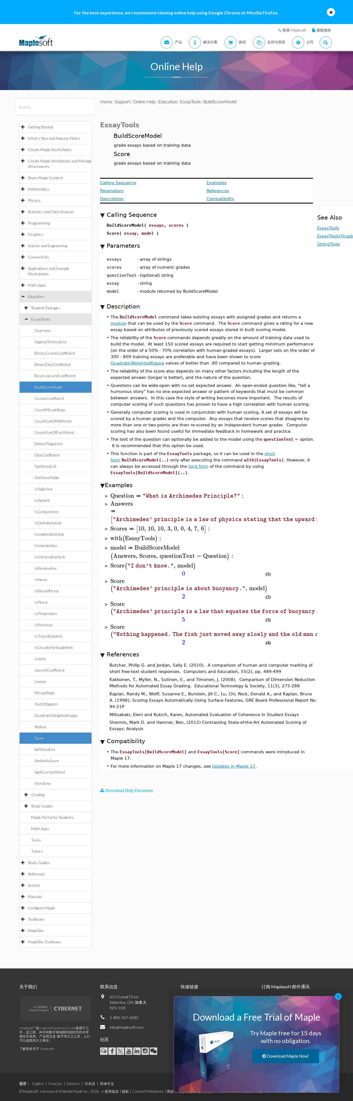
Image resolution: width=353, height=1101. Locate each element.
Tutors (37, 851)
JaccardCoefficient (49, 670)
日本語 (89, 1083)
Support (122, 101)
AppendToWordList (50, 341)
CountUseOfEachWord (54, 432)
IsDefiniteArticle (48, 523)
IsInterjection (45, 545)
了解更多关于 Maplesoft (36, 1049)
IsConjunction (46, 511)
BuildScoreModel (48, 387)
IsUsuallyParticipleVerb (53, 647)
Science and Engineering (47, 245)
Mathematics (38, 189)
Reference (36, 874)
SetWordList (44, 749)
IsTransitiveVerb (48, 636)
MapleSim (36, 930)
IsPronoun (43, 624)
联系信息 (109, 986)
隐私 (125, 1091)
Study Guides (42, 806)
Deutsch (73, 1083)
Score (39, 738)
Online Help (144, 101)
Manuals (35, 896)
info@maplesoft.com (126, 1027)
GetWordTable (46, 477)
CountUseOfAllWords (53, 421)
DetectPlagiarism (48, 443)
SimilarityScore (46, 760)
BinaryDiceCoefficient (52, 364)
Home (106, 101)
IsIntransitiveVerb (49, 557)
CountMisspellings (49, 409)
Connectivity (38, 257)
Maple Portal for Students (52, 817)
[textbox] (177, 495)
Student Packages (45, 307)
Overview (42, 330)
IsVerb (40, 658)
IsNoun (40, 579)
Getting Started (40, 127)
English (38, 1083)
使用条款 (112, 1091)
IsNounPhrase (46, 590)
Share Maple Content (45, 177)
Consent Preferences (148, 1091)
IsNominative (45, 568)
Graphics (35, 234)
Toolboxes (36, 919)
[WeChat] (153, 1051)
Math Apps (37, 285)
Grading (37, 794)
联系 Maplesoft (294, 30)
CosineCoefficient (49, 398)
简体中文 (107, 1083)
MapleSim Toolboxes (44, 941)
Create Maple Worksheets (50, 149)
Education (36, 296)
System (34, 885)
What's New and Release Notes (54, 138)
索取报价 (324, 30)
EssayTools (40, 319)
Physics (34, 200)
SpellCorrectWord (49, 772)
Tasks (36, 840)
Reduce (40, 726)
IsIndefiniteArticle (49, 534)
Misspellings (44, 692)
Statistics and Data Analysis (51, 211)
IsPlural (40, 602)
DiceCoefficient (47, 455)
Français (55, 1083)
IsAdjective (43, 489)
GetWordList (45, 466)
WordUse (42, 783)
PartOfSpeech (46, 704)
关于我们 (28, 986)
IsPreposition (45, 613)
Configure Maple (41, 907)
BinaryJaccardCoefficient (55, 375)
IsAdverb (42, 500)
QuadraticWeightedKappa (55, 715)
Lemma (40, 681)
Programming (39, 223)
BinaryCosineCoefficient (54, 353)
